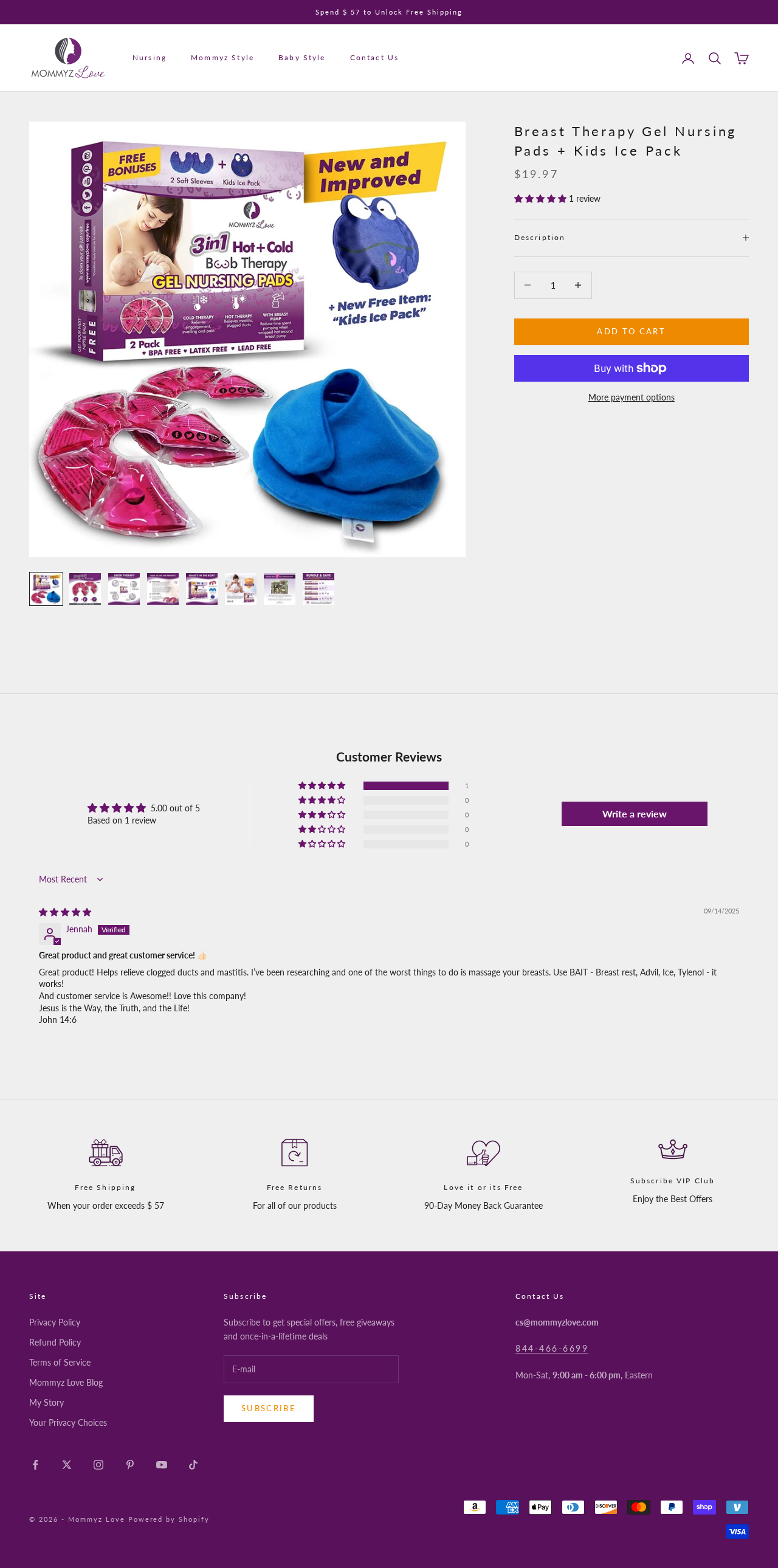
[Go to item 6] (241, 589)
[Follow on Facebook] (35, 1465)
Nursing (150, 58)
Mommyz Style (222, 58)
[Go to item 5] (202, 589)
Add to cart (631, 331)
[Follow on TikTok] (193, 1465)
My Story (46, 1402)
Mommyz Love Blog (66, 1382)
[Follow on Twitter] (67, 1465)
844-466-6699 (551, 1348)
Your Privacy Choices (68, 1422)
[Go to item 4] (163, 589)
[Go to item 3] (124, 589)
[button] (541, 198)
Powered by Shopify (169, 1519)
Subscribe (268, 1408)
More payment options (631, 397)
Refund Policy (55, 1342)
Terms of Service (60, 1362)
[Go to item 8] (318, 589)
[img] (65, 912)
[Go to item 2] (85, 589)
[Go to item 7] (280, 589)
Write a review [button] (634, 813)
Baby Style (302, 58)
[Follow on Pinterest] (130, 1465)
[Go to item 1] (46, 589)
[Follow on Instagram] (98, 1465)
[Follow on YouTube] (162, 1465)
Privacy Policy (54, 1322)
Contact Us (374, 58)
